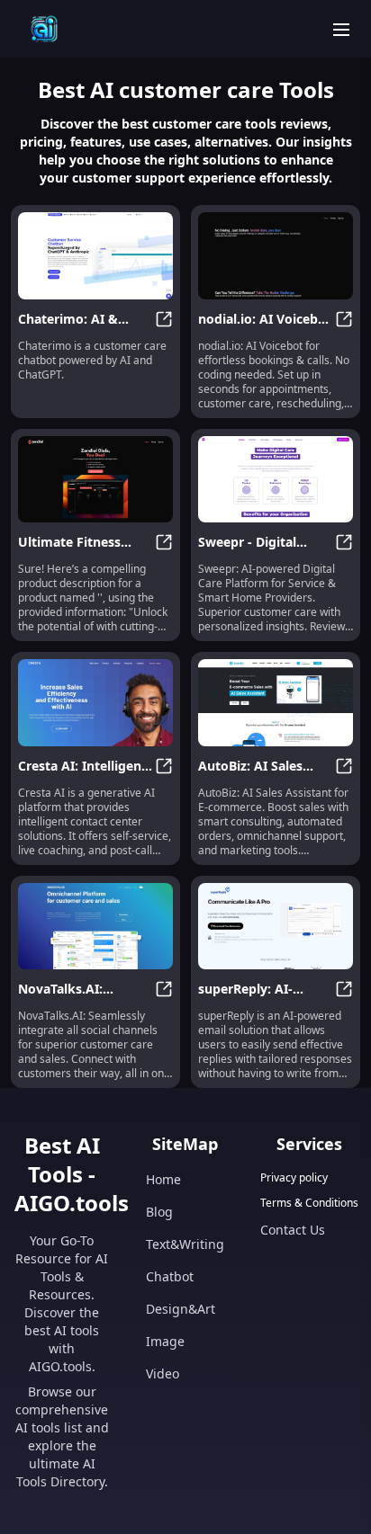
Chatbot (170, 1276)
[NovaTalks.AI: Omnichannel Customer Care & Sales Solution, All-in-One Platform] (95, 926)
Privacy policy (294, 1178)
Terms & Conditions (309, 1203)
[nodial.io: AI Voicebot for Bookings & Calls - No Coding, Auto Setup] (275, 255)
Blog (159, 1211)
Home (163, 1179)
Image (165, 1341)
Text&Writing (185, 1244)
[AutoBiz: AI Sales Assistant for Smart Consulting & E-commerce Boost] (275, 702)
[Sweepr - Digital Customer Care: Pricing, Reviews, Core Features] (275, 479)
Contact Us (292, 1229)
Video (162, 1373)
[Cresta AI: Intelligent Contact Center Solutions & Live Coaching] (95, 702)
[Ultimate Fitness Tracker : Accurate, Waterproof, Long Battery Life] (95, 479)
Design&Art (180, 1308)
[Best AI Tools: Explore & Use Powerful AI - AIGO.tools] (44, 29)
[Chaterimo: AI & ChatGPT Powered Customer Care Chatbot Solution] (95, 255)
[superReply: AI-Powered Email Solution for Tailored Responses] (275, 926)
